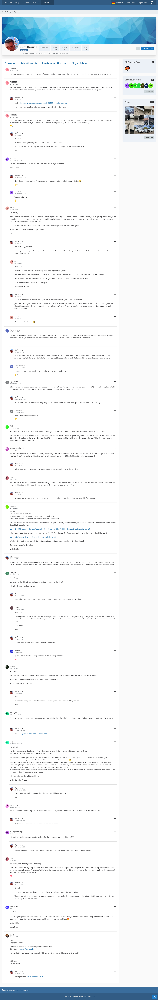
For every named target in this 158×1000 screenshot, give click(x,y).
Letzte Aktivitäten (28, 63)
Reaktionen (48, 63)
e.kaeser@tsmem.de (26, 949)
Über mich (63, 63)
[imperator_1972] (150, 85)
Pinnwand (10, 63)
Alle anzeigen (149, 91)
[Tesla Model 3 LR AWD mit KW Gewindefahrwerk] (139, 129)
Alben (83, 63)
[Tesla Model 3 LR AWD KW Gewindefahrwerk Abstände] (139, 110)
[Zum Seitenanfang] (154, 997)
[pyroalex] (142, 85)
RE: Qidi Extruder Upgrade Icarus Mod (33, 734)
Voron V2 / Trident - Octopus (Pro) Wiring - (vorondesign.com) (33, 537)
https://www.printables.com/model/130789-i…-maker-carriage (43, 103)
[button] (118, 2)
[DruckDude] (146, 85)
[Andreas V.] (127, 85)
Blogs (74, 63)
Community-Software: (79, 997)
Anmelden (131, 3)
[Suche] (152, 2)
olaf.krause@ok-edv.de (35, 977)
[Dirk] (135, 85)
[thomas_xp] (139, 85)
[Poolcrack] (127, 68)
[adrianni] (131, 85)
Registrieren (142, 3)
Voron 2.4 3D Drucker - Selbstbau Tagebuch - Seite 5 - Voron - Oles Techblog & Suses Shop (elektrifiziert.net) (50, 529)
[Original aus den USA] (129, 110)
